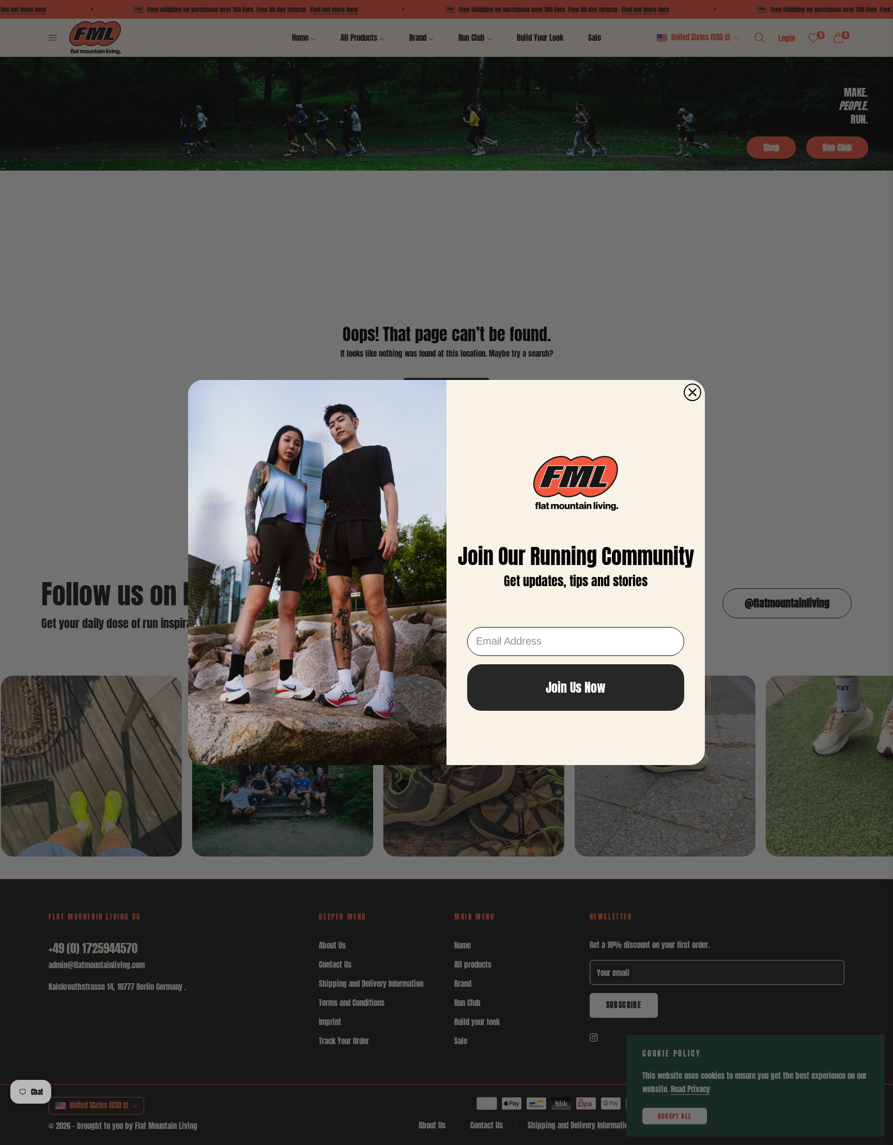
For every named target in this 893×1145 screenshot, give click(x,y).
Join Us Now (576, 687)
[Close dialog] (692, 392)
